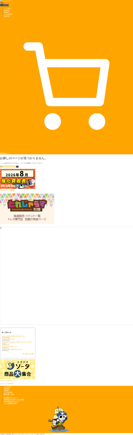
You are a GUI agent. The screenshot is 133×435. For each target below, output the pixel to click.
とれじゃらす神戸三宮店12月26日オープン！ (14, 336)
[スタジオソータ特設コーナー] (17, 369)
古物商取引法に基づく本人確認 (14, 399)
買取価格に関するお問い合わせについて (12, 349)
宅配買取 (6, 10)
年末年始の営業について (8, 339)
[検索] (17, 167)
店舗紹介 (6, 12)
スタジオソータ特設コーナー (9, 346)
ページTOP (7, 8)
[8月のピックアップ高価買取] (17, 179)
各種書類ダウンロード (11, 397)
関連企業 (6, 16)
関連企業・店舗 (9, 394)
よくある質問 (8, 14)
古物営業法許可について (12, 401)
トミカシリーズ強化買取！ (7, 383)
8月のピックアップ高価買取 (7, 190)
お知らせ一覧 (29, 354)
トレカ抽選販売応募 (10, 403)
